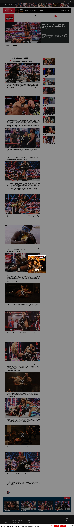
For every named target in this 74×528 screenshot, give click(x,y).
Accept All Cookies (62, 525)
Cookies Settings (50, 525)
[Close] (73, 526)
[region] (37, 526)
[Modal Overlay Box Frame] (37, 264)
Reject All (56, 525)
